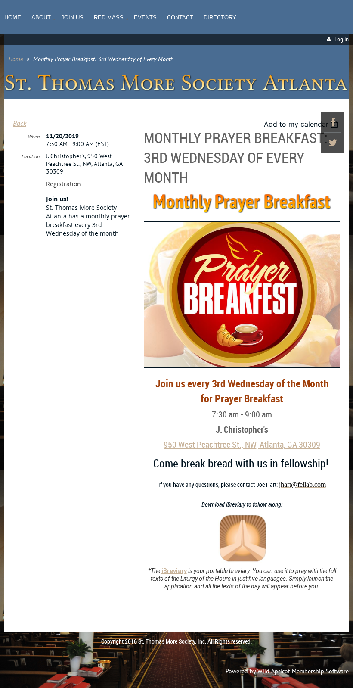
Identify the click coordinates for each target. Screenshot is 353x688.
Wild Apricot (273, 671)
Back (19, 123)
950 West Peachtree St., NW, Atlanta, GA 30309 (242, 444)
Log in (341, 39)
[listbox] (302, 124)
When (34, 136)
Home (16, 59)
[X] (332, 143)
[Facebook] (332, 122)
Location (31, 156)
